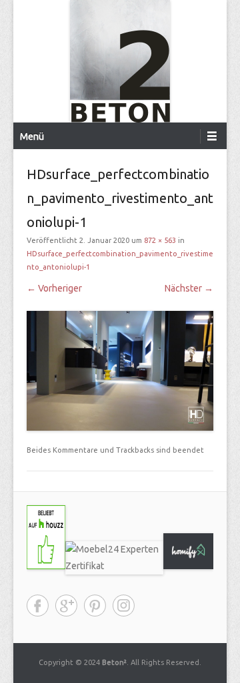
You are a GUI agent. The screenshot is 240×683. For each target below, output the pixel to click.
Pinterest (95, 605)
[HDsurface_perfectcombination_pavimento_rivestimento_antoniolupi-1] (120, 371)
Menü (32, 136)
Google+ (66, 605)
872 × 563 (160, 240)
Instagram (124, 605)
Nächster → (189, 288)
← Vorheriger (54, 288)
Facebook (38, 605)
